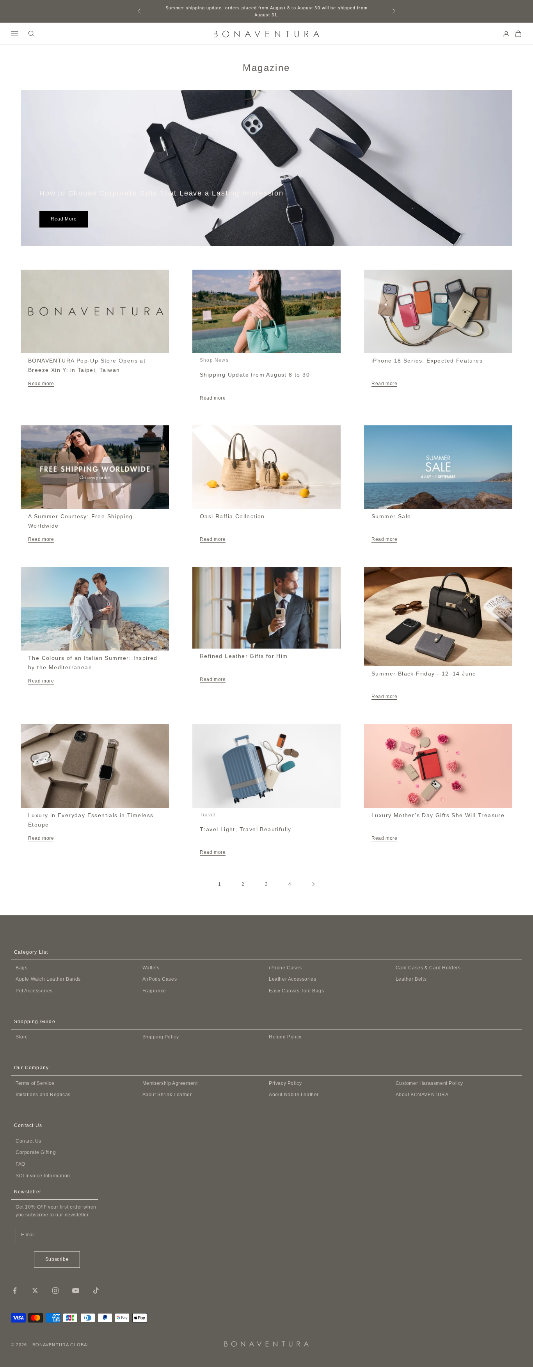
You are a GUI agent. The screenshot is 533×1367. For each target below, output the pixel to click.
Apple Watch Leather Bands (48, 979)
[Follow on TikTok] (96, 1290)
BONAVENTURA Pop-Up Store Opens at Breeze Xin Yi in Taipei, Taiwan (87, 365)
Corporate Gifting (36, 1152)
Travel (208, 815)
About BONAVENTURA (422, 1094)
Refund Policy (285, 1037)
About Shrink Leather (167, 1094)
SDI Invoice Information (43, 1176)
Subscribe (57, 1259)
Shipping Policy (160, 1037)
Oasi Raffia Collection (232, 516)
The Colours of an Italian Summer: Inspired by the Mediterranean (93, 662)
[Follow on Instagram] (55, 1290)
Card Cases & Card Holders (428, 968)
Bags (21, 968)
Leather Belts (411, 979)
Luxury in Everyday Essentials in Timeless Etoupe (90, 820)
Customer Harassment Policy (430, 1083)
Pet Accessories (34, 991)
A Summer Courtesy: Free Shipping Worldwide (80, 521)
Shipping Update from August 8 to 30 (255, 375)
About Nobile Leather (294, 1094)
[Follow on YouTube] (76, 1290)
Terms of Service (35, 1083)
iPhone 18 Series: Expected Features (427, 360)
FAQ (20, 1164)
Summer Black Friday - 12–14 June (423, 673)
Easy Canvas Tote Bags (296, 991)
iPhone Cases (285, 968)
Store (22, 1037)
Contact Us (28, 1141)
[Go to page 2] (313, 884)
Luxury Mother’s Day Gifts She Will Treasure (438, 815)
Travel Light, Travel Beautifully (245, 829)
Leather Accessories (292, 979)
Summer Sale (391, 516)
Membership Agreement (170, 1083)
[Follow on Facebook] (15, 1290)
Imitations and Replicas (43, 1094)
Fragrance (154, 991)
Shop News (214, 360)
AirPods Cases (159, 979)
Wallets (151, 968)
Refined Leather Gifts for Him (244, 656)
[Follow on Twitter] (35, 1290)
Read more (63, 219)
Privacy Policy (285, 1083)
